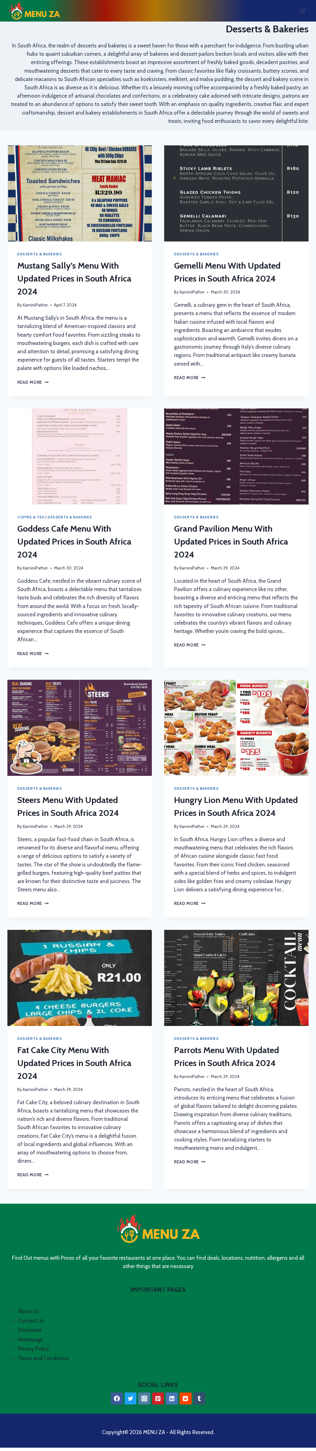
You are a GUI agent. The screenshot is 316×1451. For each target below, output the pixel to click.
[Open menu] (303, 10)
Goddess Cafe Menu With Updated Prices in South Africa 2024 (74, 541)
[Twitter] (131, 1398)
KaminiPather (35, 304)
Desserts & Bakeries (39, 254)
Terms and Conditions (43, 1358)
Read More (33, 382)
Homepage (30, 1339)
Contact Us (31, 1321)
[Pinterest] (158, 1398)
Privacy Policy (33, 1349)
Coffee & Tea (30, 517)
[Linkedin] (172, 1398)
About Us (29, 1311)
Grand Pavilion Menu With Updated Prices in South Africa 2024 (231, 541)
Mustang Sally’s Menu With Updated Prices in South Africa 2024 (74, 278)
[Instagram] (144, 1398)
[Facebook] (117, 1398)
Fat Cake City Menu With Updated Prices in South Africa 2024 (74, 1063)
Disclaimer (30, 1330)
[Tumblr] (199, 1398)
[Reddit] (186, 1398)
